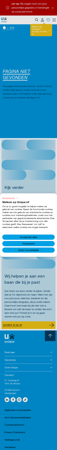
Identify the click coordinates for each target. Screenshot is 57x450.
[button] (10, 198)
